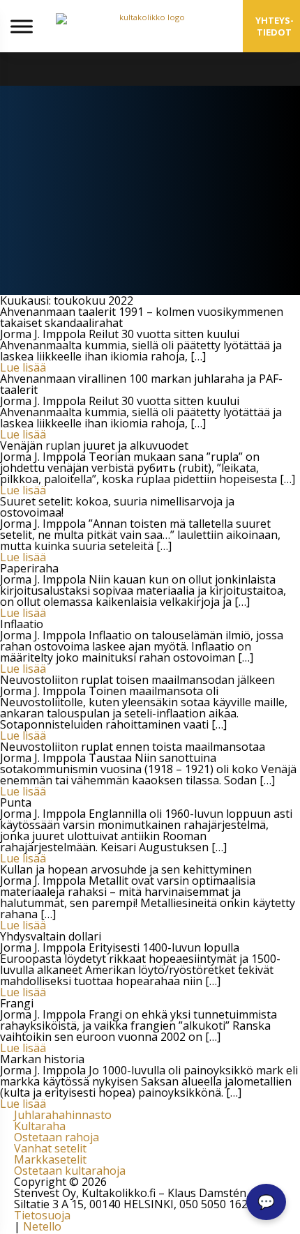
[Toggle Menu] (21, 26)
